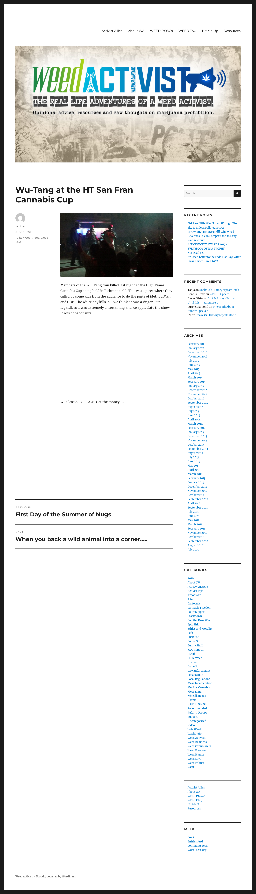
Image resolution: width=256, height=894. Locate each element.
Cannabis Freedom (199, 607)
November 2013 (197, 440)
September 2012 (198, 499)
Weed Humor (196, 754)
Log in (192, 837)
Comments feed (198, 845)
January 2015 (196, 386)
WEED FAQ (187, 31)
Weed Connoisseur (199, 746)
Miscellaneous (197, 696)
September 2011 (198, 507)
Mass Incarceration (200, 683)
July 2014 (193, 411)
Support (193, 717)
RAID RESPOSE (197, 704)
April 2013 (194, 470)
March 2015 (195, 377)
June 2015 (194, 365)
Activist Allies (112, 31)
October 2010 (196, 537)
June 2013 (194, 461)
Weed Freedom (197, 750)
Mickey (20, 226)
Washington (195, 733)
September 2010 (198, 541)
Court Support (196, 612)
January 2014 (196, 432)
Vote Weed (194, 729)
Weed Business (197, 742)
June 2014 (194, 415)
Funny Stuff (195, 645)
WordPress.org (197, 850)
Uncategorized (197, 721)
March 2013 (195, 474)
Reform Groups (197, 712)
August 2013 (195, 453)
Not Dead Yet (196, 253)
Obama (192, 700)
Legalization (195, 675)
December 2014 (197, 390)
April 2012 (194, 503)
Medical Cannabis (199, 687)
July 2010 (193, 549)
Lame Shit (194, 666)
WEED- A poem (219, 294)
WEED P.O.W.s (161, 31)
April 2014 (194, 419)
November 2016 (198, 356)
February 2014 (197, 428)
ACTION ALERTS (198, 586)
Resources (232, 31)
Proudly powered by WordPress (56, 876)
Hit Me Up (210, 31)
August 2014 (195, 407)
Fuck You (193, 637)
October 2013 (196, 444)
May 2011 (193, 520)
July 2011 (193, 512)
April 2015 (194, 373)
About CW (194, 582)
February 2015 (197, 381)
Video (35, 237)
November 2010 (197, 533)
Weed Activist (24, 876)
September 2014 (198, 402)
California (194, 603)
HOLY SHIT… (196, 649)
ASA (190, 599)
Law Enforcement (199, 670)
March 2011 (195, 524)
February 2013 (196, 478)
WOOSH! (193, 767)
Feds (191, 633)
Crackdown (195, 616)
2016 (191, 578)
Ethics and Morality (200, 628)
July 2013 (193, 457)
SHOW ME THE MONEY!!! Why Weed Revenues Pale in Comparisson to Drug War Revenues (212, 236)
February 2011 (196, 528)
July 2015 (193, 360)
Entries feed (195, 841)
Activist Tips (195, 591)
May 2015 (194, 369)
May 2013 (193, 465)
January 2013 (196, 482)
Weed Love (194, 759)
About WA (136, 31)
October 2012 (196, 495)
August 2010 (195, 545)
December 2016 (197, 352)
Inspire (192, 662)
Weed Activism (197, 738)
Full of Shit (194, 641)
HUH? (191, 654)
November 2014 (197, 394)
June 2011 (194, 516)
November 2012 (197, 491)
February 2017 (197, 344)
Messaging (195, 691)
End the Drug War (199, 620)
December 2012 (197, 486)
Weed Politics (196, 763)
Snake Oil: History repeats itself (219, 290)
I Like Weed (23, 237)
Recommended (197, 708)
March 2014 (195, 423)
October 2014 (196, 398)
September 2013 (198, 449)
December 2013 (197, 436)
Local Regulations (199, 679)
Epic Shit (193, 624)
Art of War (194, 595)
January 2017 (196, 348)
